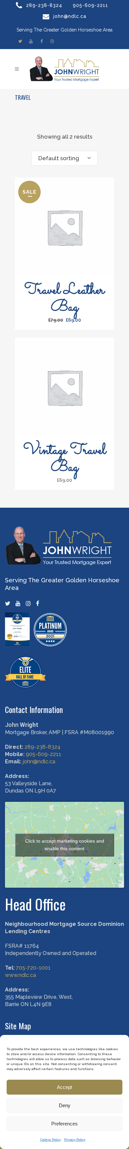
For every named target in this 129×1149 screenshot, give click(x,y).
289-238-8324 (44, 5)
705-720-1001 (33, 968)
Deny (64, 1105)
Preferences (64, 1123)
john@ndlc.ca (69, 16)
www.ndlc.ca (20, 975)
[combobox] (64, 158)
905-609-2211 (90, 5)
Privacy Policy (74, 1139)
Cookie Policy (50, 1139)
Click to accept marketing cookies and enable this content (64, 844)
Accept (64, 1087)
